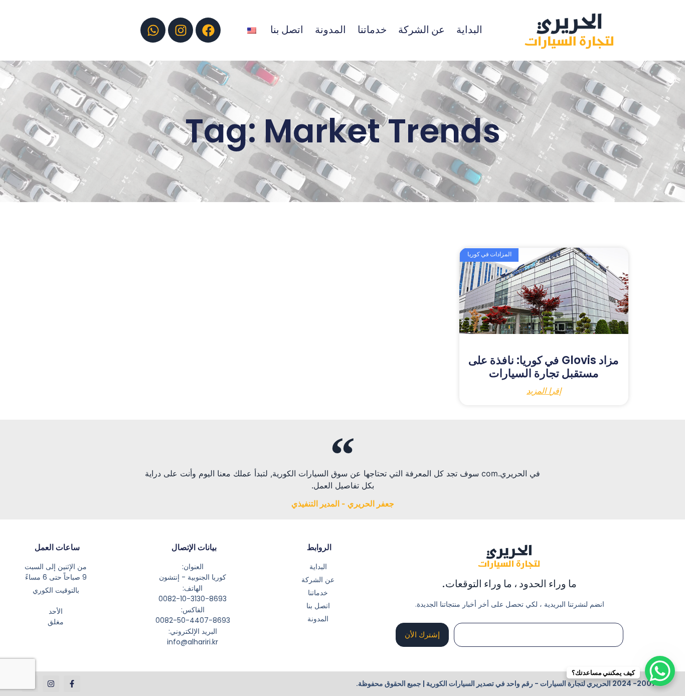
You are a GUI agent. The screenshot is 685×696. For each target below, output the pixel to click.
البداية (469, 30)
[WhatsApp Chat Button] (660, 671)
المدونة (330, 30)
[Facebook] (208, 30)
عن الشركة (421, 30)
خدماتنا (372, 30)
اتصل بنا (286, 30)
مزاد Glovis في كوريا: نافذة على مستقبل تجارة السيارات (543, 367)
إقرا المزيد (544, 391)
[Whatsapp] (152, 30)
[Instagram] (180, 30)
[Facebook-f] (72, 683)
